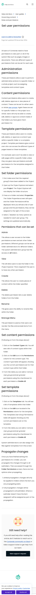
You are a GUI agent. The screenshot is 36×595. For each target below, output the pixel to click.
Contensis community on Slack (18, 541)
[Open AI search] (27, 4)
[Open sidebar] (32, 4)
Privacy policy (17, 588)
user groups (12, 107)
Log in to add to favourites (11, 37)
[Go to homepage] (3, 4)
